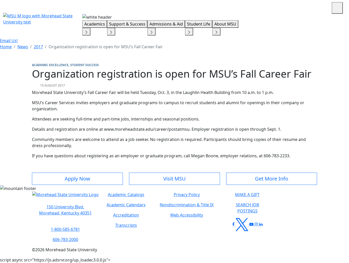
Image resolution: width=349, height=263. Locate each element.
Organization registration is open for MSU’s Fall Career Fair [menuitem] (106, 47)
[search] (337, 8)
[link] (65, 210)
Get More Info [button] (271, 178)
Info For (230, 7)
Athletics (318, 7)
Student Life (198, 24)
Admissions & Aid (166, 24)
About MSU (225, 24)
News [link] (22, 47)
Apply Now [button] (77, 178)
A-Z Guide (293, 7)
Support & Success (127, 24)
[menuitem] (6, 47)
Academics (94, 24)
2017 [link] (38, 47)
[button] (65, 197)
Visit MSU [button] (174, 178)
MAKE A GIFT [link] (247, 194)
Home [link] (6, 47)
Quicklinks (261, 7)
